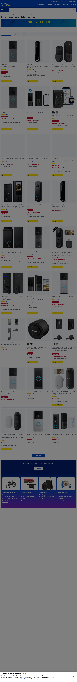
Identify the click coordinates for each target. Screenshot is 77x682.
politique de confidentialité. (26, 678)
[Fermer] (73, 676)
